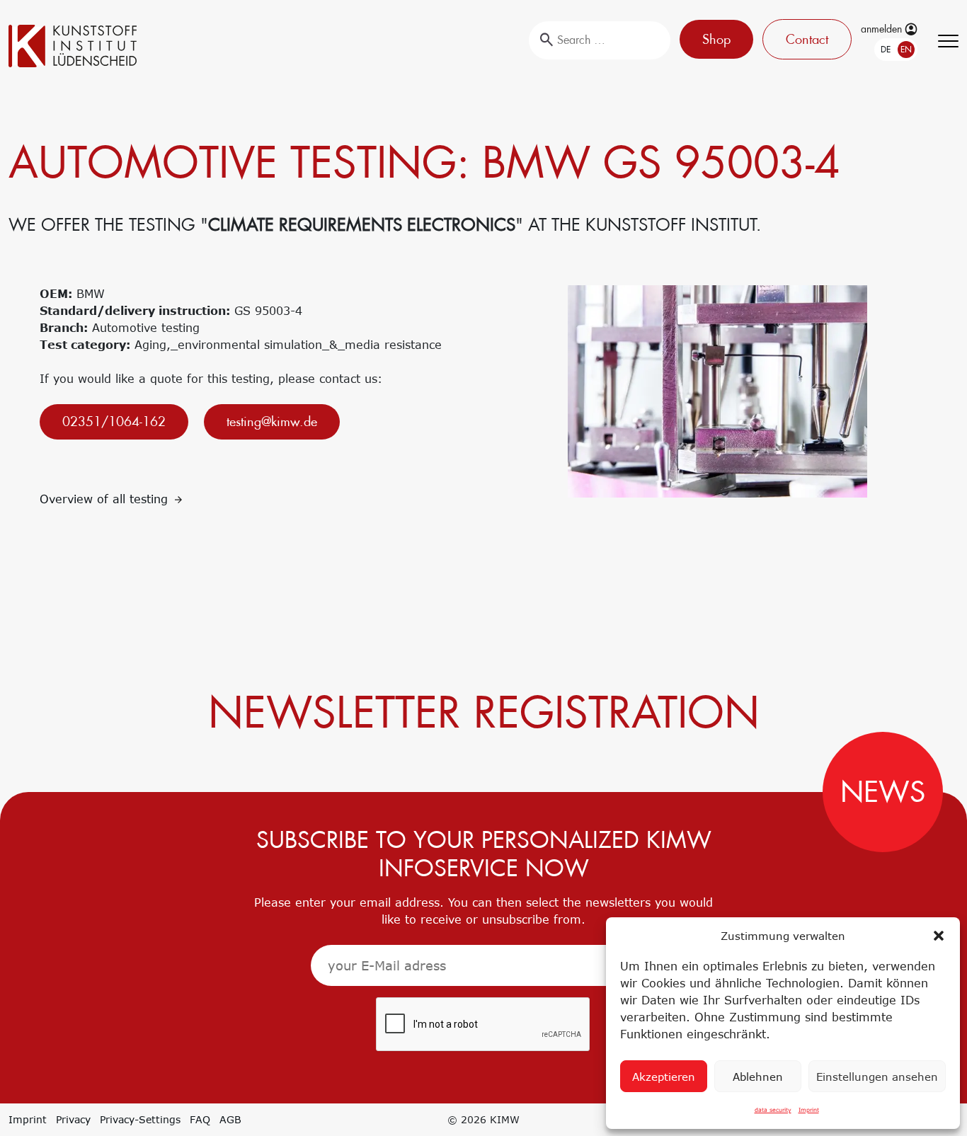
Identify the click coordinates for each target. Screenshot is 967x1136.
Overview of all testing (106, 499)
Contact (807, 39)
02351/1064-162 (114, 421)
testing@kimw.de (272, 421)
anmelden (883, 29)
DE (886, 49)
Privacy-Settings (140, 1119)
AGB (230, 1119)
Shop (716, 39)
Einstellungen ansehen (877, 1076)
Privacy (73, 1119)
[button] (939, 936)
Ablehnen (758, 1076)
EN (906, 49)
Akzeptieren (663, 1076)
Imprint (809, 1109)
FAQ (200, 1119)
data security (773, 1109)
